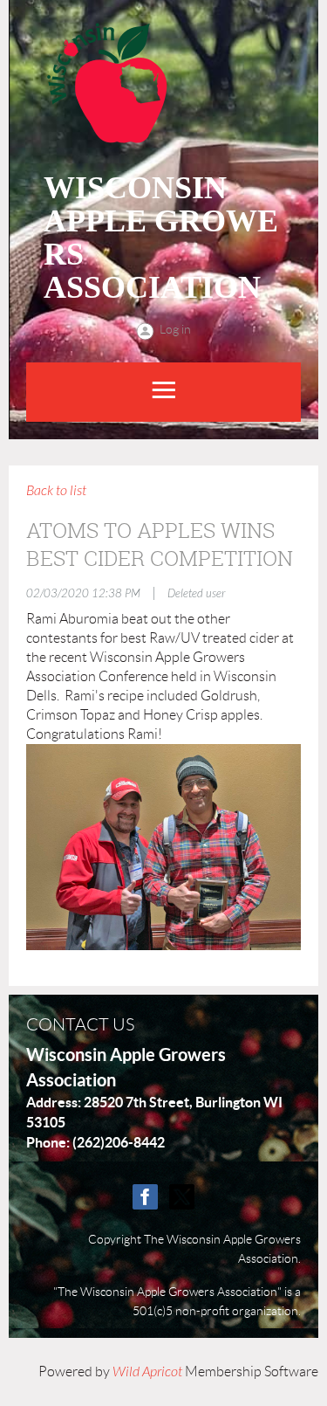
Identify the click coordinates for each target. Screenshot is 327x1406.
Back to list (56, 491)
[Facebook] (145, 1197)
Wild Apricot (147, 1372)
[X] (181, 1197)
